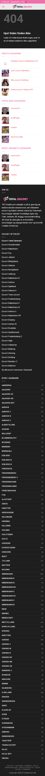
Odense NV (7, 657)
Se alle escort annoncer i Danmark (17, 370)
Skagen (5, 697)
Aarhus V (6, 420)
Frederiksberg (9, 473)
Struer (5, 719)
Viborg (5, 758)
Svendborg (7, 723)
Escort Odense (8, 265)
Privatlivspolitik (26, 767)
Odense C (6, 644)
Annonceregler (11, 767)
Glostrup (7, 499)
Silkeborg (7, 688)
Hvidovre (6, 552)
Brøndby (6, 447)
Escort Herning (8, 353)
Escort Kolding (8, 357)
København (7, 574)
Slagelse (6, 710)
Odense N (6, 653)
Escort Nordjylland (10, 270)
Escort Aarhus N (9, 324)
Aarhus (5, 407)
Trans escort (9, 745)
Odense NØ (7, 662)
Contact (10, 766)
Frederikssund (9, 482)
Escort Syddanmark (10, 332)
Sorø (4, 714)
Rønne (5, 684)
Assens (5, 429)
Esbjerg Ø (7, 464)
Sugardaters (15, 2)
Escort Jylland (8, 257)
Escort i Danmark (22, 769)
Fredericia (7, 469)
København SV (9, 596)
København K (8, 578)
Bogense (6, 442)
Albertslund (8, 425)
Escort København (10, 249)
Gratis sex (5, 2)
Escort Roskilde (9, 328)
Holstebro (7, 534)
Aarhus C (6, 412)
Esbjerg (6, 455)
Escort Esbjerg (8, 320)
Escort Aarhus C (9, 311)
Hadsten (6, 508)
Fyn (3, 495)
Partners (19, 766)
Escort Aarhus (8, 282)
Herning (6, 521)
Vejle (4, 749)
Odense (5, 640)
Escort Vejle (7, 341)
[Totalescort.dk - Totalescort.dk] (23, 7)
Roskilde (6, 675)
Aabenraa (6, 385)
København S (8, 591)
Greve (5, 504)
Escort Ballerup (8, 349)
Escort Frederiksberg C (12, 336)
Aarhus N (6, 416)
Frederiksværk (9, 486)
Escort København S (11, 303)
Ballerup (6, 434)
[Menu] (3, 7)
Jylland (6, 561)
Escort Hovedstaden (11, 245)
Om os (35, 766)
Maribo (5, 613)
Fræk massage (9, 491)
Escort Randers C (9, 361)
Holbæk (5, 530)
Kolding (6, 570)
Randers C (7, 670)
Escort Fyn (6, 253)
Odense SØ (7, 666)
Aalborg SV (7, 394)
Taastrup (7, 741)
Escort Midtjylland (10, 261)
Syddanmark (8, 727)
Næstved (6, 635)
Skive (4, 706)
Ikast (4, 556)
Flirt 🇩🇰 (24, 2)
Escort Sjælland (9, 286)
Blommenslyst (9, 438)
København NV (9, 587)
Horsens (6, 543)
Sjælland (7, 692)
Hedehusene (8, 512)
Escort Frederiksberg (11, 299)
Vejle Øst (7, 754)
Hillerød (6, 526)
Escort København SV (11, 315)
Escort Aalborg (8, 274)
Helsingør (7, 517)
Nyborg (5, 631)
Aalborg (6, 390)
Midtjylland (8, 622)
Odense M (6, 648)
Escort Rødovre (8, 366)
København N (8, 583)
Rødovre (6, 679)
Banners (28, 766)
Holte (5, 539)
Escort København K (11, 278)
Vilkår (37, 767)
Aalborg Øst (8, 403)
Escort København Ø (11, 307)
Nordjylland (8, 627)
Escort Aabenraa (9, 345)
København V (8, 600)
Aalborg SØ (7, 398)
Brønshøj (7, 451)
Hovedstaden (8, 548)
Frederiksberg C (10, 477)
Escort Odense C (9, 290)
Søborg (5, 732)
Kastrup (6, 565)
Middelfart (7, 618)
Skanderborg (8, 701)
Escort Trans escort (11, 295)
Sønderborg (8, 736)
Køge (4, 609)
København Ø (8, 605)
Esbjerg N (7, 460)
